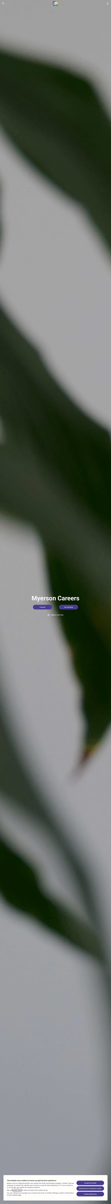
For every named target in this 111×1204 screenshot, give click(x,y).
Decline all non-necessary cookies (90, 1188)
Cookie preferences (90, 1194)
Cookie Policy (17, 1190)
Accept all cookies (90, 1183)
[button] (107, 3)
